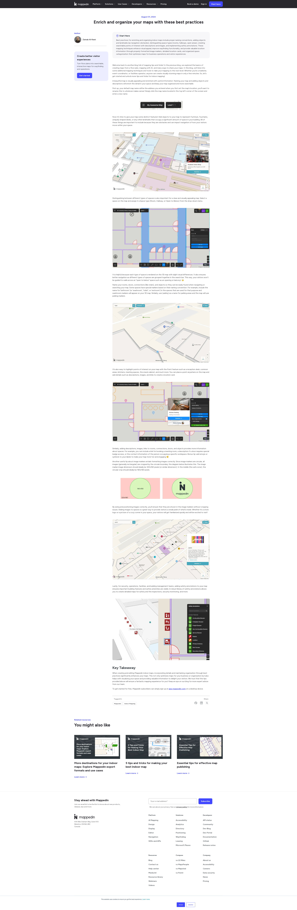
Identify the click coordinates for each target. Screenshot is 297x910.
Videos (151, 885)
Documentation (210, 837)
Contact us (153, 864)
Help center (153, 869)
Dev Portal (207, 833)
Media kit (152, 873)
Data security (209, 873)
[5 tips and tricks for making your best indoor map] (148, 747)
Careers (206, 869)
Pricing (206, 881)
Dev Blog (207, 828)
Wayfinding (181, 837)
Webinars (152, 881)
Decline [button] (190, 905)
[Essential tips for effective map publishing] (200, 747)
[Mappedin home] (81, 5)
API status (207, 820)
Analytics (180, 824)
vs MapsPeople (182, 864)
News (205, 877)
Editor (151, 833)
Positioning (181, 833)
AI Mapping (153, 820)
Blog (150, 860)
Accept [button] (181, 905)
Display (151, 828)
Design (151, 824)
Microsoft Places (183, 845)
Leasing (179, 841)
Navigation (153, 837)
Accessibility (181, 820)
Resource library (155, 877)
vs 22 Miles (180, 860)
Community (208, 824)
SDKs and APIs (154, 841)
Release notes (209, 845)
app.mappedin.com (177, 689)
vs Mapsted (181, 869)
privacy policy (181, 807)
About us (207, 860)
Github (206, 841)
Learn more (146, 899)
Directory (180, 828)
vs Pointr (179, 873)
